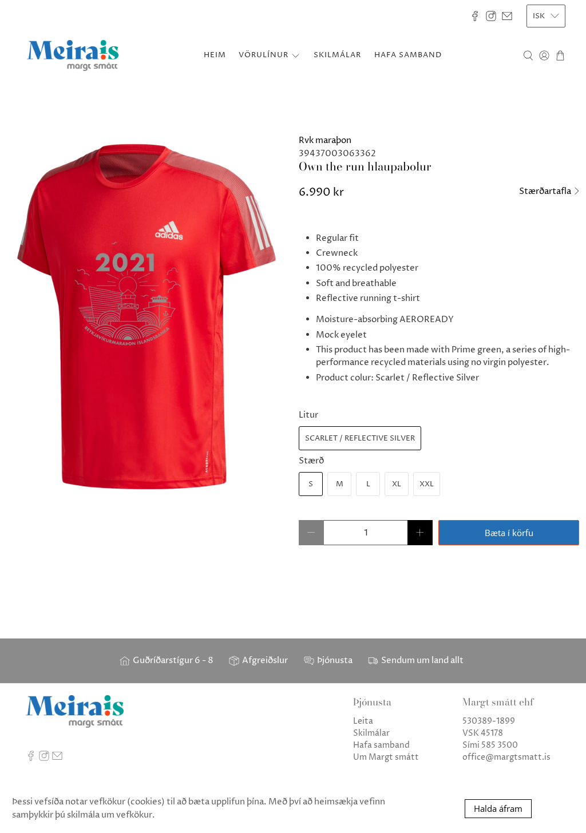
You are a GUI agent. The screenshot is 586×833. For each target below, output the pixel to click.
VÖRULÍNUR (263, 55)
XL (396, 484)
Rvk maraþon (325, 140)
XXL (426, 484)
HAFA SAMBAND (408, 55)
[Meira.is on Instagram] (491, 16)
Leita (363, 721)
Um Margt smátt (386, 757)
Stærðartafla (546, 191)
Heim (215, 55)
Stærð (311, 461)
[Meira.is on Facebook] (475, 16)
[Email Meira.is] (507, 16)
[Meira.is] (72, 55)
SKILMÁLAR (337, 55)
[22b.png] (146, 316)
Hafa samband (381, 745)
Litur (308, 415)
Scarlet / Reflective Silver (360, 438)
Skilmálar (371, 733)
